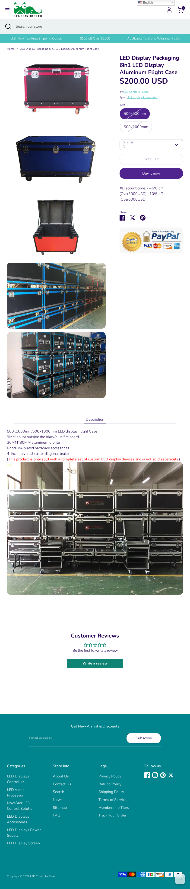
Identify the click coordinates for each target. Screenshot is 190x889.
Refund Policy (109, 784)
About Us (61, 776)
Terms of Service (112, 799)
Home (10, 49)
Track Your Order (112, 815)
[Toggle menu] (7, 9)
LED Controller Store (136, 92)
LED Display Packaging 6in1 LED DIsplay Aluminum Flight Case (59, 49)
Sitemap (60, 807)
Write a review (95, 663)
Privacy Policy (109, 776)
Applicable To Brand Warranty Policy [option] (153, 38)
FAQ (56, 815)
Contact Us (62, 784)
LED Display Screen (23, 843)
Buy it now (151, 173)
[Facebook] (147, 775)
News (58, 799)
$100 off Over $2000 (95, 38)
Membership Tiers (113, 807)
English (147, 2)
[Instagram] (155, 775)
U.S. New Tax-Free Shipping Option (36, 38)
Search (58, 791)
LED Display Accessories (142, 97)
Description (95, 419)
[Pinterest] (163, 775)
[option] (36, 38)
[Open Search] (7, 26)
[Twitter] (171, 775)
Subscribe (144, 738)
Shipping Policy (111, 791)
